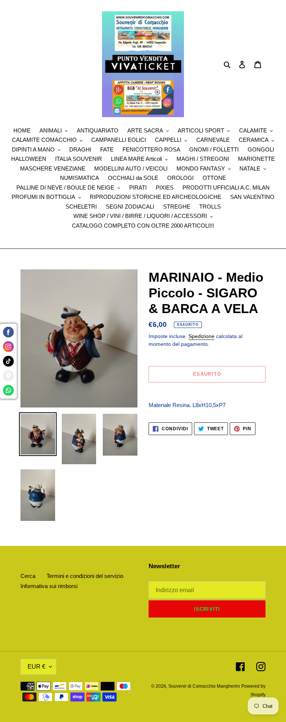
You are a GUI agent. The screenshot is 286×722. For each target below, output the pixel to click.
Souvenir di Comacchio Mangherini (204, 686)
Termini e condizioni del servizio (85, 576)
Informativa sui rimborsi (48, 586)
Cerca (27, 576)
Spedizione (201, 336)
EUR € (36, 666)
